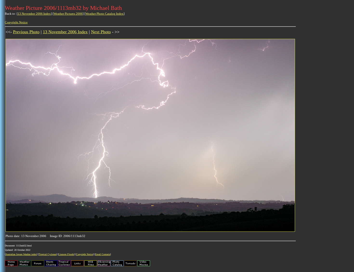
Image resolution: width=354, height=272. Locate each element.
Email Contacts (102, 254)
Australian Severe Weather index (21, 254)
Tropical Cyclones (47, 254)
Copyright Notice (16, 22)
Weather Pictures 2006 (68, 13)
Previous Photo (26, 31)
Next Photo (101, 31)
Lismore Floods (66, 254)
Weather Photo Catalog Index (104, 13)
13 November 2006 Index (34, 13)
